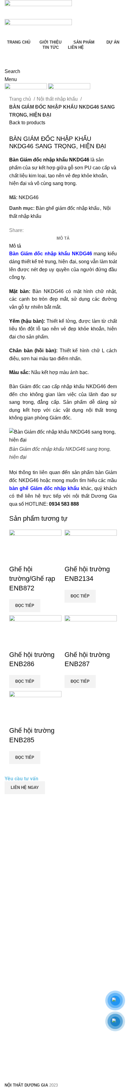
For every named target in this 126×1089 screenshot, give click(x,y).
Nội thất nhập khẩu (58, 99)
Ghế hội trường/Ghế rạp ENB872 (32, 578)
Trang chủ (20, 99)
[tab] (63, 238)
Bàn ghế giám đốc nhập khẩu (67, 208)
